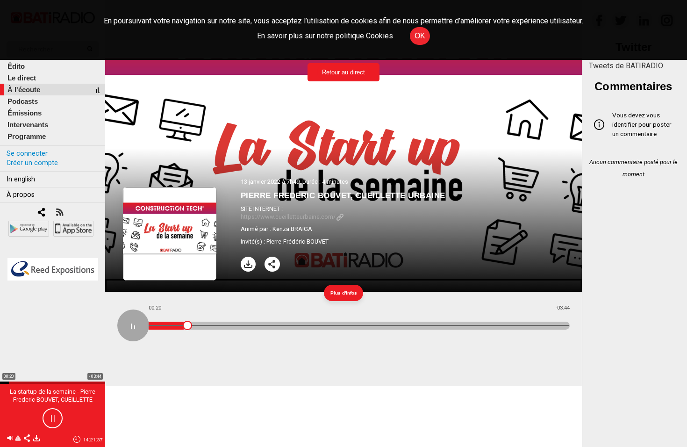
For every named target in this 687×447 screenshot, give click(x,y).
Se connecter (27, 154)
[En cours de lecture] (133, 325)
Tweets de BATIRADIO (626, 65)
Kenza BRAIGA (292, 228)
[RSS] (59, 213)
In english (21, 179)
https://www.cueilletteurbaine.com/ (288, 216)
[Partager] (272, 264)
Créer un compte (32, 163)
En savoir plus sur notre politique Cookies (325, 35)
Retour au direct (343, 72)
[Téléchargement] (248, 264)
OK (420, 36)
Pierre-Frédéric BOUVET (297, 241)
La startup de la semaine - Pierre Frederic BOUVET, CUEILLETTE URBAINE (52, 399)
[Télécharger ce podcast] (36, 439)
